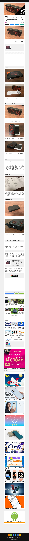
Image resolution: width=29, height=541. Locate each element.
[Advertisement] (14, 59)
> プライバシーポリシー (20, 537)
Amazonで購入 (14, 522)
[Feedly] (11, 535)
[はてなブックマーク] (17, 24)
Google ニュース (10, 293)
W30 (22, 268)
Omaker (16, 268)
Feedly (19, 293)
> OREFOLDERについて (9, 537)
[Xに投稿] (7, 24)
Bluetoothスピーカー (11, 268)
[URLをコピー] (22, 24)
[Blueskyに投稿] (12, 24)
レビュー (7, 268)
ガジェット (6, 16)
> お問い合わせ (14, 537)
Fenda (19, 268)
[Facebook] (18, 535)
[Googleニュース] (13, 535)
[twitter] (15, 535)
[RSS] (9, 535)
